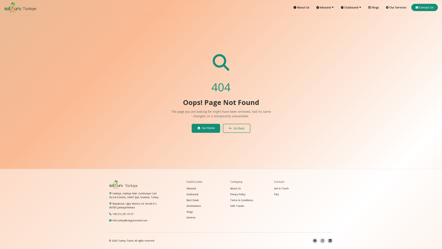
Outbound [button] (351, 7)
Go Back (239, 128)
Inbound (191, 188)
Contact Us (426, 7)
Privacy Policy (237, 194)
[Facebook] (315, 240)
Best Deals (192, 200)
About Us (303, 7)
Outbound (192, 194)
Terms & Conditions (241, 200)
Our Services (397, 7)
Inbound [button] (326, 7)
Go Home (208, 128)
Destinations (193, 206)
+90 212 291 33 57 (122, 214)
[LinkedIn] (330, 240)
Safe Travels (237, 206)
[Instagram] (322, 240)
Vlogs (375, 7)
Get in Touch (281, 188)
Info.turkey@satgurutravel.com (129, 220)
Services (191, 217)
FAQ (276, 194)
